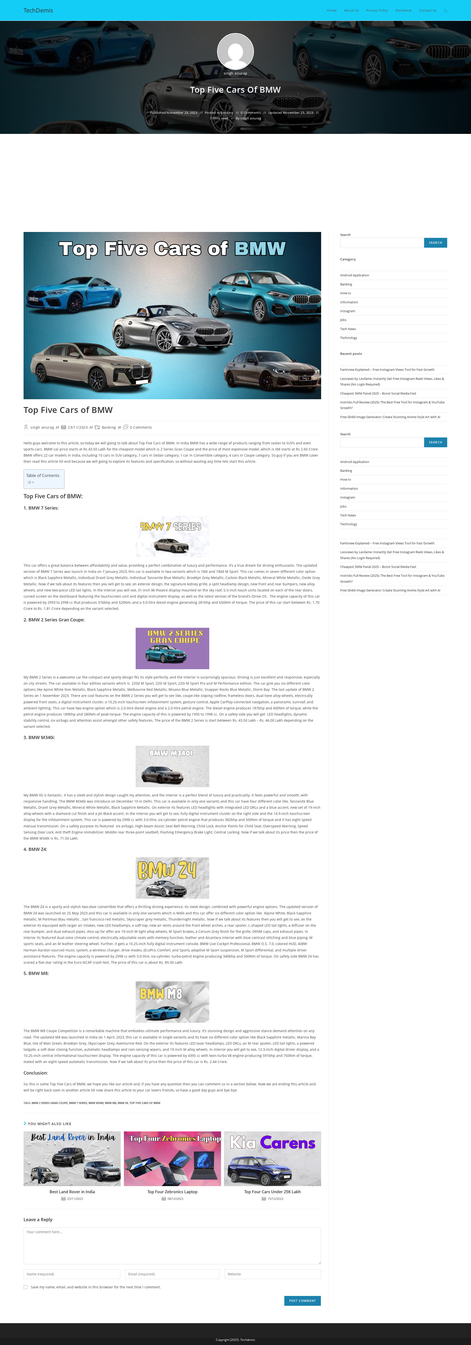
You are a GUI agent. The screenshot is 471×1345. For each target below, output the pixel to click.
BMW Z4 (123, 1103)
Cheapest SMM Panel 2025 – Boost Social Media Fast (378, 393)
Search (435, 243)
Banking (227, 112)
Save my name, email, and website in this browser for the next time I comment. (96, 1287)
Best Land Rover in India (72, 1191)
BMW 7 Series (78, 1103)
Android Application (354, 275)
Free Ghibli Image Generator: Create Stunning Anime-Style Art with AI (390, 417)
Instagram (347, 311)
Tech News (348, 329)
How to (345, 293)
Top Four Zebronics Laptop (172, 1191)
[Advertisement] (235, 195)
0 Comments (251, 112)
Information (349, 302)
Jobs (343, 320)
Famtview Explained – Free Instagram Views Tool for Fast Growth (387, 369)
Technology (348, 337)
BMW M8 (110, 1103)
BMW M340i (96, 1103)
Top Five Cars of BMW (145, 1103)
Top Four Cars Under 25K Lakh (272, 1191)
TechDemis (38, 10)
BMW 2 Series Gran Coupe (50, 1103)
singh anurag (235, 73)
